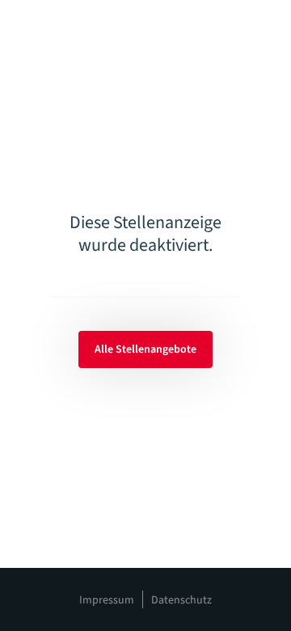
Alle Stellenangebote (145, 349)
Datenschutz (181, 600)
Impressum (106, 600)
